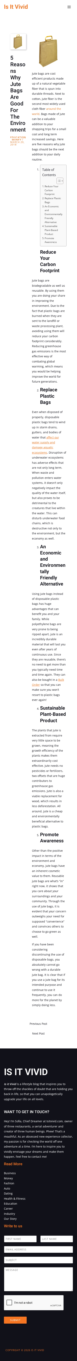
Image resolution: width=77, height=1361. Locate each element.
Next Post (38, 1033)
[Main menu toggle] (69, 7)
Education (18, 137)
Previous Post (38, 1024)
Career (8, 1208)
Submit (15, 1320)
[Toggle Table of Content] (58, 180)
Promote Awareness (51, 240)
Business (10, 1173)
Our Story (10, 1219)
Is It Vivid (16, 7)
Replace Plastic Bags (53, 200)
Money (16, 139)
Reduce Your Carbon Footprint (51, 190)
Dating (8, 1193)
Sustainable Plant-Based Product (51, 230)
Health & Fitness (14, 1198)
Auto (7, 1188)
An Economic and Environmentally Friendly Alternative (53, 214)
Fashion (9, 1183)
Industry (9, 1214)
